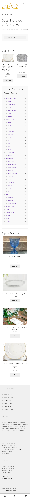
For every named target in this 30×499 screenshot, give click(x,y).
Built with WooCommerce (8, 490)
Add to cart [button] (8, 80)
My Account (5, 496)
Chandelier (10, 197)
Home (5, 14)
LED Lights (10, 200)
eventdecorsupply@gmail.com (13, 449)
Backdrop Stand (10, 152)
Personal (8, 221)
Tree (9, 146)
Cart (23, 495)
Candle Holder (11, 104)
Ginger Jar (10, 176)
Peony (9, 140)
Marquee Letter (12, 203)
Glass (9, 179)
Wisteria (10, 149)
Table (9, 113)
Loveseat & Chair (10, 206)
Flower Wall (11, 122)
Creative (8, 218)
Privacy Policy (5, 476)
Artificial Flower (10, 119)
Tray (9, 191)
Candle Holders (12, 164)
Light (7, 194)
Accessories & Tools (11, 98)
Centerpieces (9, 158)
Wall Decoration (12, 116)
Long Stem (10, 134)
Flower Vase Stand (12, 173)
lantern (10, 185)
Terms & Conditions (7, 478)
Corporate (8, 215)
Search (15, 496)
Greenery (10, 128)
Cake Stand (11, 161)
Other (9, 137)
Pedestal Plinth (10, 212)
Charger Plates (12, 167)
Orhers (7, 209)
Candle (9, 101)
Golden (9, 125)
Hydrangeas (11, 131)
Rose (9, 143)
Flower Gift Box (12, 110)
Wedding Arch (11, 155)
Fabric (9, 107)
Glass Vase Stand (12, 182)
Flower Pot (11, 170)
